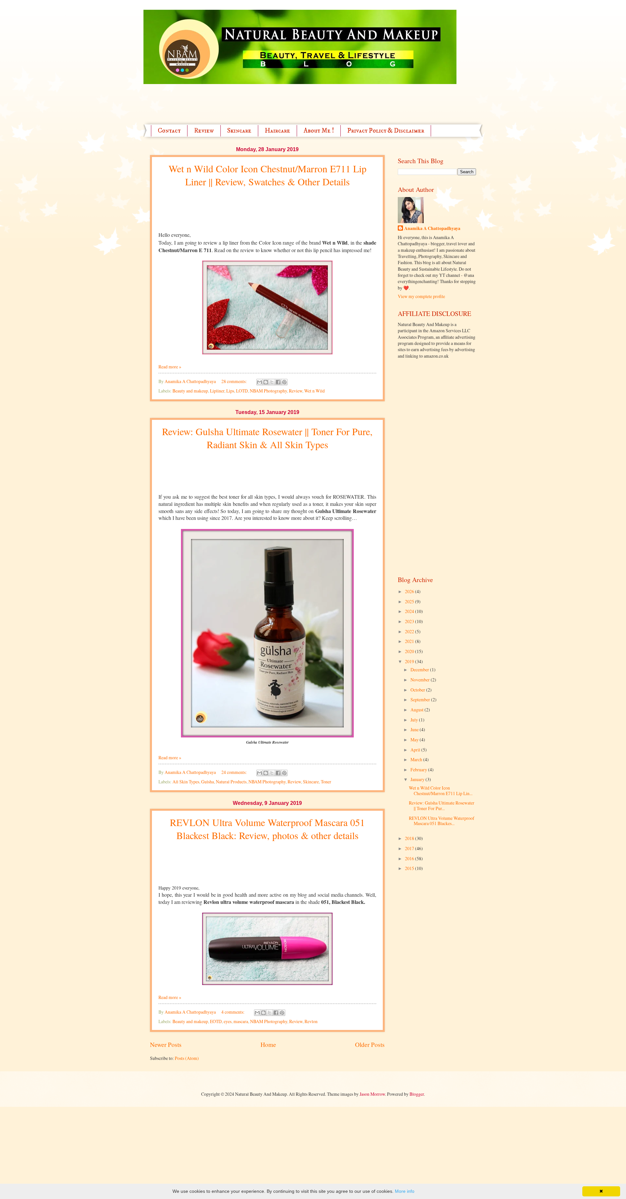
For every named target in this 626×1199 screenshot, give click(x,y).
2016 (410, 858)
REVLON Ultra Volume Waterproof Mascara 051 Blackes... (441, 821)
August (417, 710)
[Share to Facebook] (278, 382)
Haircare (277, 131)
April (415, 750)
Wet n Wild (314, 391)
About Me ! (319, 131)
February (419, 769)
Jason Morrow (372, 1094)
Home (268, 1044)
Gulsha (207, 781)
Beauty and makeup (190, 391)
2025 (410, 601)
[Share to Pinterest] (284, 382)
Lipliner (217, 391)
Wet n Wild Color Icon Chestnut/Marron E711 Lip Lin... (440, 790)
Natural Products (231, 781)
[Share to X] (272, 382)
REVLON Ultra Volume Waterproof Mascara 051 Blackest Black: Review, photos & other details (267, 829)
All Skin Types (185, 781)
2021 (410, 641)
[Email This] (259, 382)
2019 (410, 661)
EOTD (216, 1021)
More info (404, 1191)
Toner (326, 781)
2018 (410, 838)
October (418, 690)
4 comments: (233, 1012)
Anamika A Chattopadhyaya (432, 228)
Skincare (239, 131)
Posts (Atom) (187, 1058)
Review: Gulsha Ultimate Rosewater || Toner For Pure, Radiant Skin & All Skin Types (267, 438)
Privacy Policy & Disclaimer (385, 131)
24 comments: (234, 772)
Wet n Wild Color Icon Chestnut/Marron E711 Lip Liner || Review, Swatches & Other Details (267, 175)
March (416, 759)
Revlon (311, 1021)
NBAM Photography (268, 391)
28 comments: (234, 381)
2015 (410, 868)
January (417, 779)
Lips (230, 391)
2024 (410, 611)
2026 (410, 591)
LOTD (242, 391)
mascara (240, 1021)
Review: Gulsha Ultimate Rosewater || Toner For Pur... (441, 805)
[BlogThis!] (265, 382)
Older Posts (370, 1044)
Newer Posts (166, 1044)
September (420, 699)
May (415, 739)
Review (204, 131)
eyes (227, 1021)
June (415, 729)
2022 (410, 631)
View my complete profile (421, 296)
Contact (169, 131)
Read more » (169, 367)
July (414, 720)
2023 (410, 621)
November (420, 680)
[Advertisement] (268, 98)
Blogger (417, 1094)
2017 (410, 848)
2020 (410, 651)
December (420, 669)
